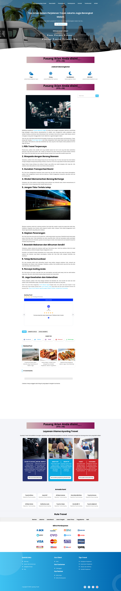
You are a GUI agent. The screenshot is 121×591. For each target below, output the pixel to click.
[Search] (97, 96)
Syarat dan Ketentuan (30, 564)
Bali (76, 39)
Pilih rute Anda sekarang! (34, 477)
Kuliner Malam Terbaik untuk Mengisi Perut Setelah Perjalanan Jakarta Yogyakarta (48, 364)
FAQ (25, 569)
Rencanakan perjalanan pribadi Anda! (60, 477)
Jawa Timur (58, 39)
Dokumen (92, 462)
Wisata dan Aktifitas (86, 566)
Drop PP (66, 462)
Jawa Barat (69, 35)
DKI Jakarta (59, 35)
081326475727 (62, 24)
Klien (57, 561)
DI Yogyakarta (68, 39)
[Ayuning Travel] (25, 4)
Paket (81, 462)
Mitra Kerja (59, 575)
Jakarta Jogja (32, 331)
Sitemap (26, 561)
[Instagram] (93, 587)
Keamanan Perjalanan (86, 564)
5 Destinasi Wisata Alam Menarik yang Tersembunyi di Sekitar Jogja (30, 364)
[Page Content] (60, 46)
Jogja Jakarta (43, 331)
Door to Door (30, 462)
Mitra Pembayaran (61, 578)
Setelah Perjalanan (85, 569)
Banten (51, 35)
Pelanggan (59, 568)
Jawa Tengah (47, 39)
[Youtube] (97, 587)
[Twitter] (89, 587)
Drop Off (55, 462)
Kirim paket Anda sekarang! (86, 477)
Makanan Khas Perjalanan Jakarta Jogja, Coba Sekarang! (66, 363)
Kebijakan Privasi (28, 566)
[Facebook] (85, 587)
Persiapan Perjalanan (86, 561)
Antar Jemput (41, 462)
